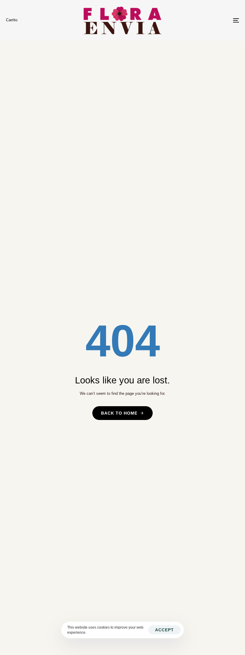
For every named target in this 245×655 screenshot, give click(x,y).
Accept (164, 629)
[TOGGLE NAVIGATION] (200, 20)
